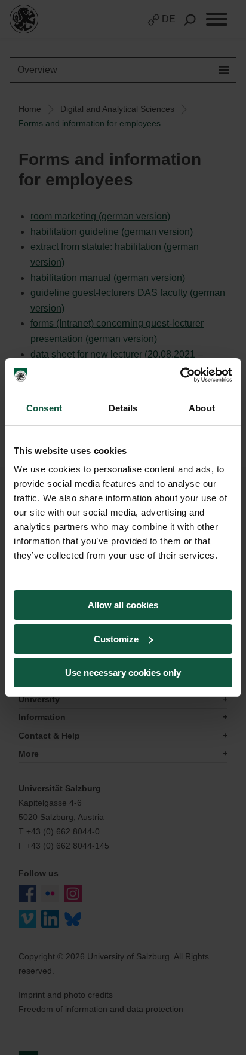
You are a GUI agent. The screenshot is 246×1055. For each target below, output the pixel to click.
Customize (116, 639)
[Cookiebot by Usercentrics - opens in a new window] (180, 375)
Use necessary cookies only (123, 672)
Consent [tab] (44, 408)
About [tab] (202, 408)
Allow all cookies (123, 605)
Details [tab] (123, 408)
